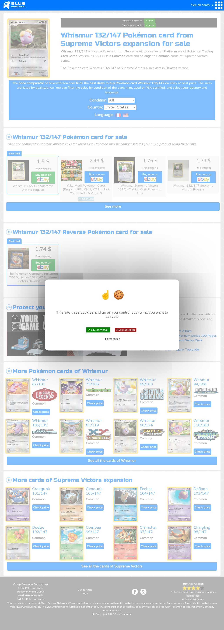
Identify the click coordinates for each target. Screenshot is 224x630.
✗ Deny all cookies (125, 330)
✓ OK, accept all (98, 329)
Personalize (112, 338)
